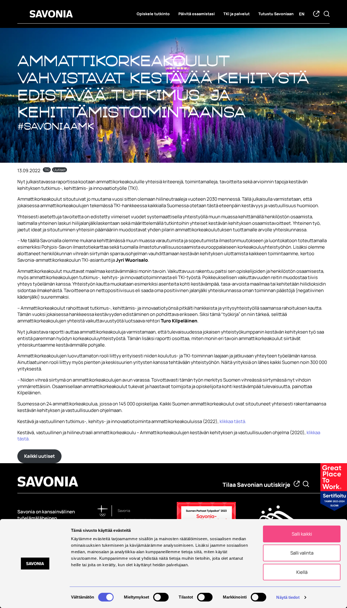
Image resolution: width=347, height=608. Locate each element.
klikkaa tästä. (232, 421)
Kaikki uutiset (39, 456)
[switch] (161, 597)
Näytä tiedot (287, 597)
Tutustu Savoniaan (276, 13)
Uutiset (59, 169)
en (301, 14)
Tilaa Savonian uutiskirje (256, 484)
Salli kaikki (302, 534)
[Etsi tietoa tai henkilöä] (306, 484)
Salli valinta (301, 553)
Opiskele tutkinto (153, 13)
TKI (46, 169)
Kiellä (301, 572)
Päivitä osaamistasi (196, 13)
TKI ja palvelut (236, 13)
